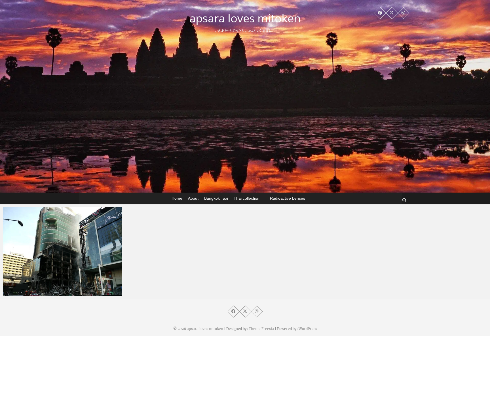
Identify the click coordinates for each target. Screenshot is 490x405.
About (193, 198)
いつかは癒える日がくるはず (41, 293)
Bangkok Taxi (216, 198)
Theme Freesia (261, 329)
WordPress (308, 329)
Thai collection (246, 198)
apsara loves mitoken (245, 18)
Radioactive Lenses (287, 198)
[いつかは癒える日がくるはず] (62, 251)
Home (177, 198)
